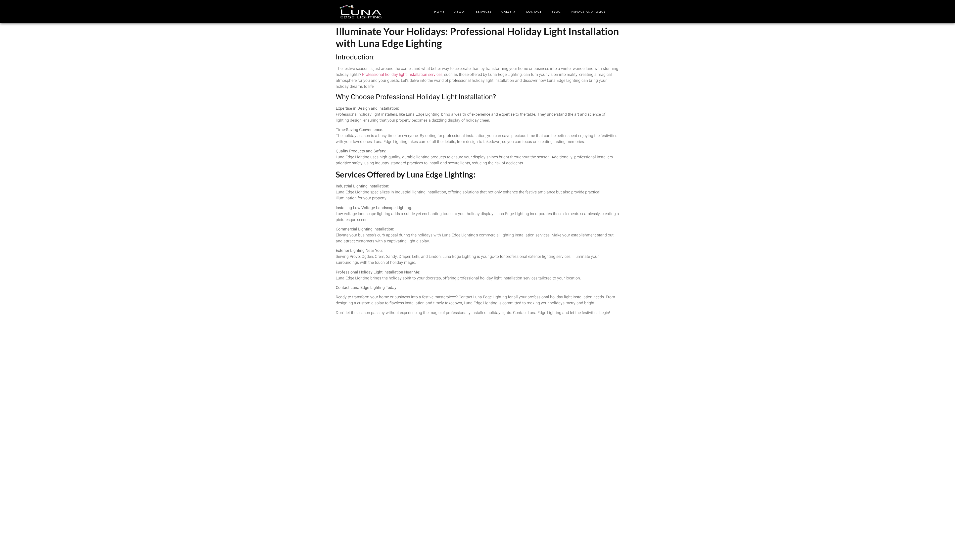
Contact (534, 11)
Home (439, 11)
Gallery (508, 11)
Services (483, 11)
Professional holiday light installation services (402, 75)
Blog (556, 11)
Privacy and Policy (588, 11)
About (460, 11)
